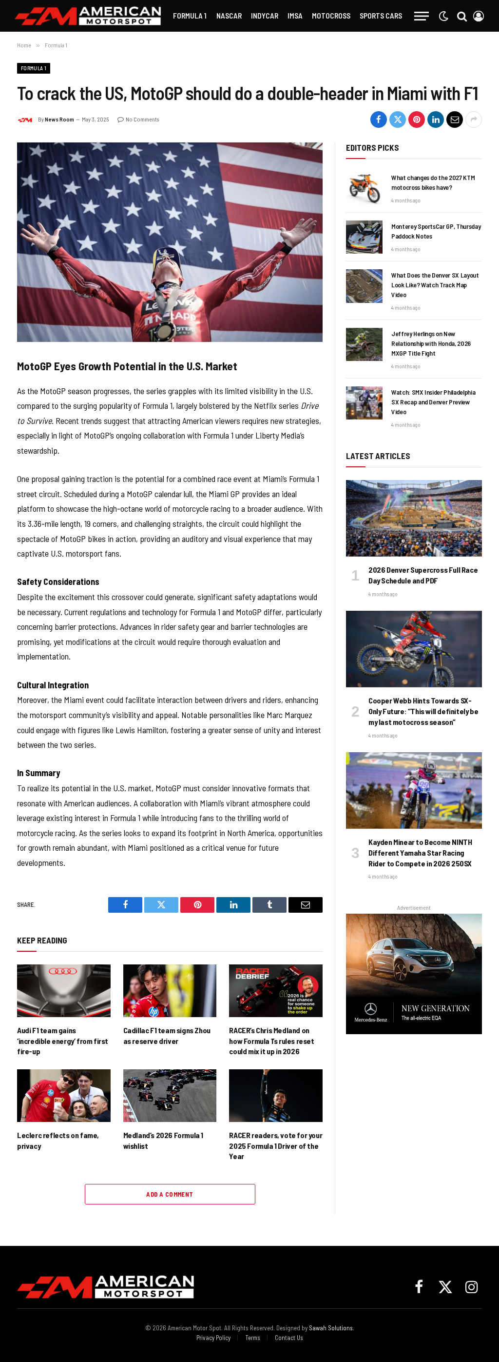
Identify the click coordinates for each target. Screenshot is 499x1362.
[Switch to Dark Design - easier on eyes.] (443, 16)
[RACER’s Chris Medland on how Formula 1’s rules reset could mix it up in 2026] (276, 990)
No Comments (142, 119)
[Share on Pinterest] (416, 119)
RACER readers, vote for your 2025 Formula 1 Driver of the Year (275, 1145)
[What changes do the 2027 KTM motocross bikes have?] (364, 188)
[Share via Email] (454, 119)
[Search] (462, 16)
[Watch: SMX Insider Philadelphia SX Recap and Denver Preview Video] (364, 403)
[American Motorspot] (88, 16)
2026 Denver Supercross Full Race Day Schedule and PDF (423, 575)
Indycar (264, 15)
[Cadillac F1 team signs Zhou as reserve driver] (170, 990)
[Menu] (421, 16)
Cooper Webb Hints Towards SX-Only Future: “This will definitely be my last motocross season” (423, 711)
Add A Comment (169, 1194)
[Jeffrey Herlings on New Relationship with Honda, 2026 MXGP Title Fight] (364, 344)
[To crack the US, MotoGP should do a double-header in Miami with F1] (170, 242)
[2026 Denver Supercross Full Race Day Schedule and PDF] (414, 518)
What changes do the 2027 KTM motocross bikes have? (433, 182)
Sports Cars (381, 15)
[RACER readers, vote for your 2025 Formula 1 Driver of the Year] (276, 1095)
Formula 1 (190, 15)
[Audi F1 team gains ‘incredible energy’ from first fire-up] (64, 990)
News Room (59, 119)
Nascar (229, 15)
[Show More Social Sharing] (473, 119)
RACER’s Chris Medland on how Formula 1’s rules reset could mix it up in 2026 (271, 1040)
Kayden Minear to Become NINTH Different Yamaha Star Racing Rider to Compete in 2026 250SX (420, 852)
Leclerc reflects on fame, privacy (58, 1140)
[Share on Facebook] (378, 119)
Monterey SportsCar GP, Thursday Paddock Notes (435, 231)
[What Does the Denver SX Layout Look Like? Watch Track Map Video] (364, 285)
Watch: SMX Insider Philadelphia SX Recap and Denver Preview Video (433, 402)
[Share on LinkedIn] (435, 119)
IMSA (295, 15)
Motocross (331, 15)
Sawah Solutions (331, 1328)
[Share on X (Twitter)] (397, 119)
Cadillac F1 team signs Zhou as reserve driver (167, 1035)
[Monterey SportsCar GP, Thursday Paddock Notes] (364, 237)
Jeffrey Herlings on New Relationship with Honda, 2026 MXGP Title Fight (431, 343)
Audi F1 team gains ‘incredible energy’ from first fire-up (62, 1040)
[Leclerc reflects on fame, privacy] (64, 1095)
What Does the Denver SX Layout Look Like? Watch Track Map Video (435, 285)
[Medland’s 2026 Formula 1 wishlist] (170, 1095)
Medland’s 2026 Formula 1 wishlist (163, 1140)
